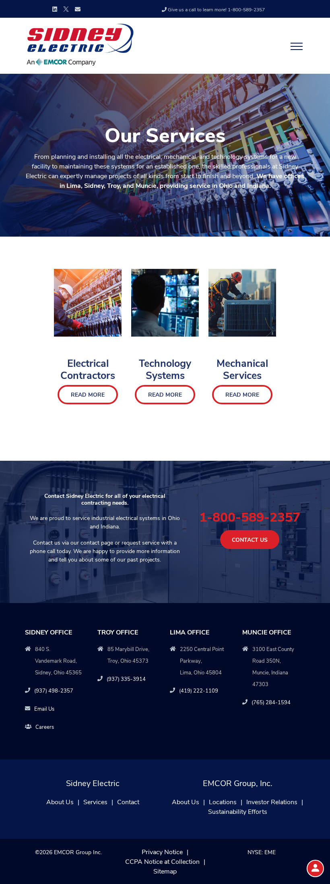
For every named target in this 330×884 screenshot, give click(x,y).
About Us (60, 801)
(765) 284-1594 (271, 702)
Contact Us (250, 539)
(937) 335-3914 (126, 678)
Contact (128, 801)
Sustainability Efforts (237, 811)
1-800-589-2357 (249, 516)
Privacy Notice (162, 851)
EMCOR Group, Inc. (237, 782)
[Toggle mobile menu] (294, 46)
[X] (66, 8)
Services (95, 801)
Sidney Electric (93, 782)
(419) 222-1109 (198, 690)
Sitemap (165, 871)
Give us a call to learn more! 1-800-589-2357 (216, 9)
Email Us (44, 708)
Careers (44, 726)
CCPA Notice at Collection (162, 861)
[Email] (77, 9)
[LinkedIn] (54, 9)
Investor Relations (271, 801)
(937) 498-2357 (53, 690)
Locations (223, 801)
